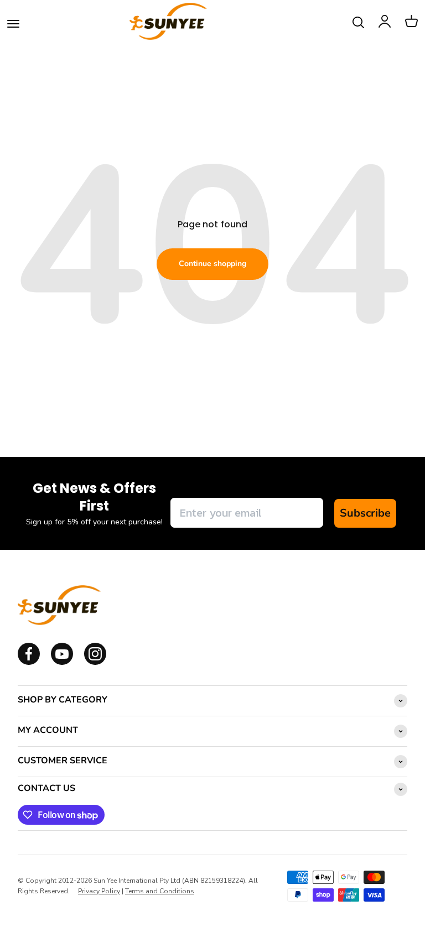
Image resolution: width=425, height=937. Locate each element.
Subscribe (365, 513)
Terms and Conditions (159, 891)
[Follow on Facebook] (29, 662)
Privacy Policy (99, 891)
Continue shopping (212, 263)
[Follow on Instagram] (62, 662)
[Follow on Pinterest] (95, 662)
